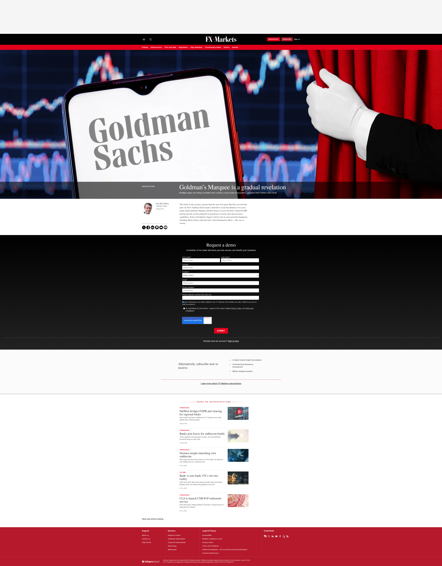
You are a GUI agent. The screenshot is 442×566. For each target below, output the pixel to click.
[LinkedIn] (152, 227)
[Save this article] (157, 227)
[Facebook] (148, 227)
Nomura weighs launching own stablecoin (198, 454)
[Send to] (161, 227)
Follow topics (265, 536)
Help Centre (146, 542)
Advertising (172, 546)
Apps (283, 536)
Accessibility (207, 535)
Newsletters (273, 39)
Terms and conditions (210, 546)
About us (145, 535)
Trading (145, 47)
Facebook (280, 536)
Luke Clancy (163, 203)
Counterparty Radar (213, 47)
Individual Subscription (176, 539)
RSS (287, 536)
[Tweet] (144, 227)
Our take (183, 472)
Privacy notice (207, 542)
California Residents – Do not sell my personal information (224, 550)
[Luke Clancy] (148, 208)
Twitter (269, 536)
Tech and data (170, 47)
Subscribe (287, 39)
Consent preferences (210, 553)
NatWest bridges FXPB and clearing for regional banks (201, 412)
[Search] (151, 39)
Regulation (183, 47)
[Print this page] (165, 227)
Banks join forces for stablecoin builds (202, 433)
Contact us (146, 539)
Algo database (196, 47)
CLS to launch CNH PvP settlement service (200, 500)
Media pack (172, 550)
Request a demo (174, 535)
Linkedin (272, 536)
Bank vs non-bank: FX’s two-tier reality (199, 477)
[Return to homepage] (221, 41)
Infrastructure (156, 47)
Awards (235, 47)
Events (226, 47)
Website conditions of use (212, 539)
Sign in (297, 39)
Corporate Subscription (177, 542)
